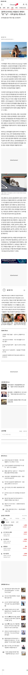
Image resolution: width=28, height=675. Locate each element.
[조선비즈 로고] (14, 4)
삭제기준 (25, 431)
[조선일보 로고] (3, 1)
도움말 (20, 431)
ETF (17, 522)
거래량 (23, 518)
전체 (3, 522)
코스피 (7, 522)
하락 (11, 518)
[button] (2, 4)
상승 (4, 518)
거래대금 (17, 518)
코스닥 (12, 522)
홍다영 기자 (3, 37)
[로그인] (24, 4)
